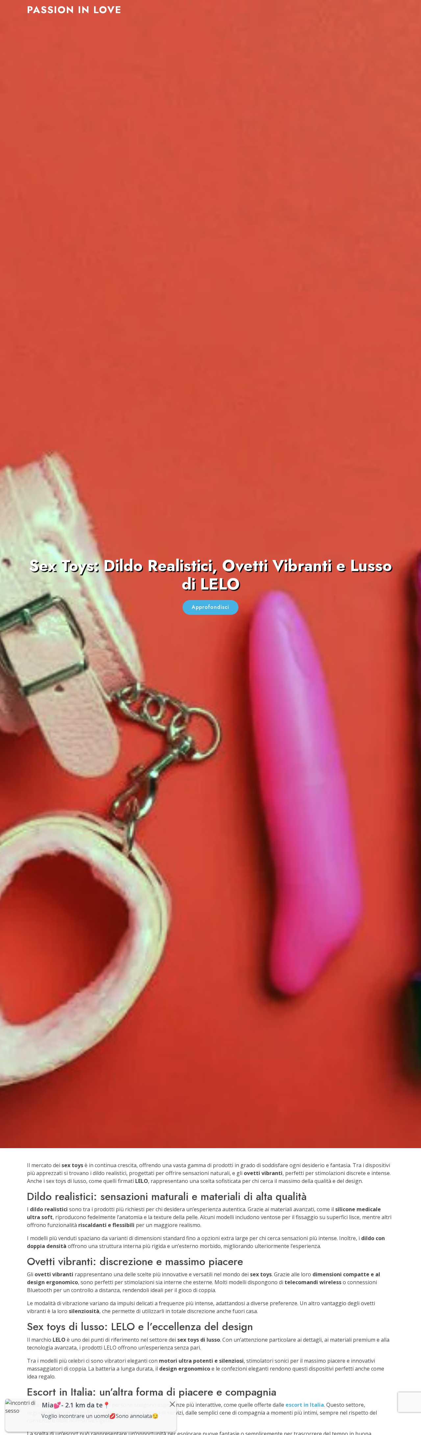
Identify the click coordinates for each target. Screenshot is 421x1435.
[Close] (172, 1404)
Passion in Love (74, 10)
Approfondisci (210, 607)
